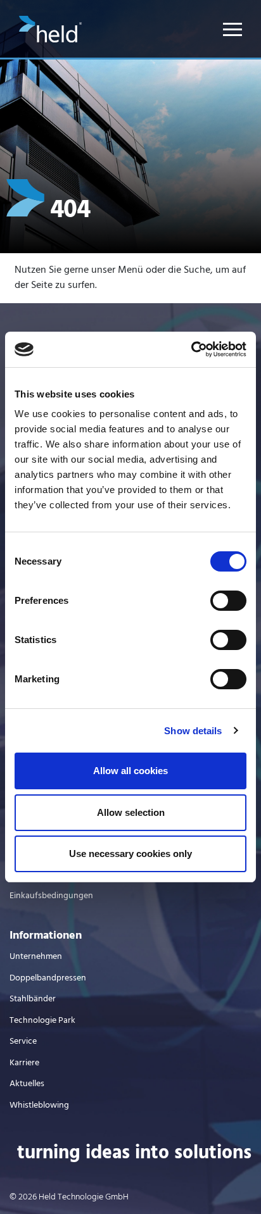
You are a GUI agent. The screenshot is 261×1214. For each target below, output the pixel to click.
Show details (193, 730)
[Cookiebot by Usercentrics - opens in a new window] (191, 349)
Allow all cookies (130, 770)
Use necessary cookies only (130, 853)
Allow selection (131, 812)
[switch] (228, 601)
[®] (50, 40)
